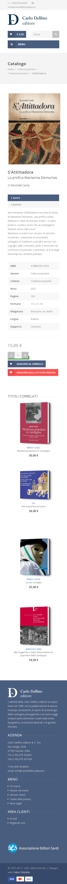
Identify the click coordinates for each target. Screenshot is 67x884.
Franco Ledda (33, 579)
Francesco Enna (33, 649)
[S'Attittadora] (33, 129)
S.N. (33, 503)
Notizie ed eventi (19, 790)
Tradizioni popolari (18, 73)
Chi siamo (15, 786)
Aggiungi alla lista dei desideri (36, 372)
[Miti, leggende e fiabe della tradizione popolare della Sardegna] (34, 626)
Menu (21, 44)
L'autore (16, 204)
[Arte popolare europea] (34, 484)
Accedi (13, 818)
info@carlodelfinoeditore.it (22, 7)
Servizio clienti (17, 794)
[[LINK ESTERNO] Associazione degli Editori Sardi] (33, 848)
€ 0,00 (20, 34)
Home (11, 69)
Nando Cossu (33, 447)
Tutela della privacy (20, 799)
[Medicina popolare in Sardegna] (34, 423)
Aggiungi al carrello (30, 363)
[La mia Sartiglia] (34, 556)
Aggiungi (34, 439)
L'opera (15, 197)
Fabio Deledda (22, 872)
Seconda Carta (20, 185)
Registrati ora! (17, 823)
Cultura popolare (26, 69)
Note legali (16, 803)
